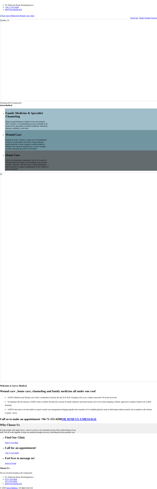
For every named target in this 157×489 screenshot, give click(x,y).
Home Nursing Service (148, 18)
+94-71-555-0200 (12, 7)
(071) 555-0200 (11, 479)
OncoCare (134, 18)
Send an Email (10, 463)
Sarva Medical (12, 488)
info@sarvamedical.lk (13, 9)
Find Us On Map (11, 443)
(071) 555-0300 (11, 481)
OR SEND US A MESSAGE (79, 419)
